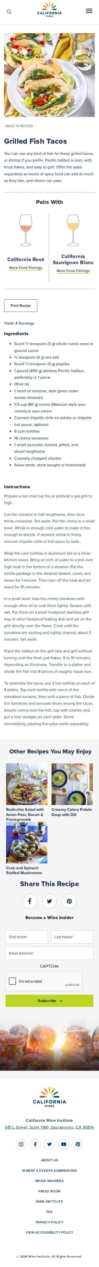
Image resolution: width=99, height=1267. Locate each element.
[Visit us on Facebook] (35, 1144)
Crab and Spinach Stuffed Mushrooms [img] (26, 842)
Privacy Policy (49, 1222)
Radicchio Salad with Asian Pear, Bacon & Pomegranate (25, 814)
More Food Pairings (25, 268)
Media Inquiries (49, 1180)
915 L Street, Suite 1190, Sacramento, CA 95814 (49, 1127)
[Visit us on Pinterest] (78, 1144)
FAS (49, 1211)
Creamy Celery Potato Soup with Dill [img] (72, 784)
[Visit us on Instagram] (21, 1144)
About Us (49, 1160)
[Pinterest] (69, 901)
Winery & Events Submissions (49, 1170)
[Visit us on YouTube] (63, 1144)
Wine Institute (49, 1201)
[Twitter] (49, 901)
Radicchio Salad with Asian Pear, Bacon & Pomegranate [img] (26, 784)
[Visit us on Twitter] (49, 1144)
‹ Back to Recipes (18, 126)
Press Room (49, 1191)
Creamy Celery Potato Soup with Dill (72, 812)
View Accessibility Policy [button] (49, 1232)
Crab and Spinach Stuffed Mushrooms (24, 870)
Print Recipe (21, 305)
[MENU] (89, 11)
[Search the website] (11, 12)
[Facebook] (30, 901)
